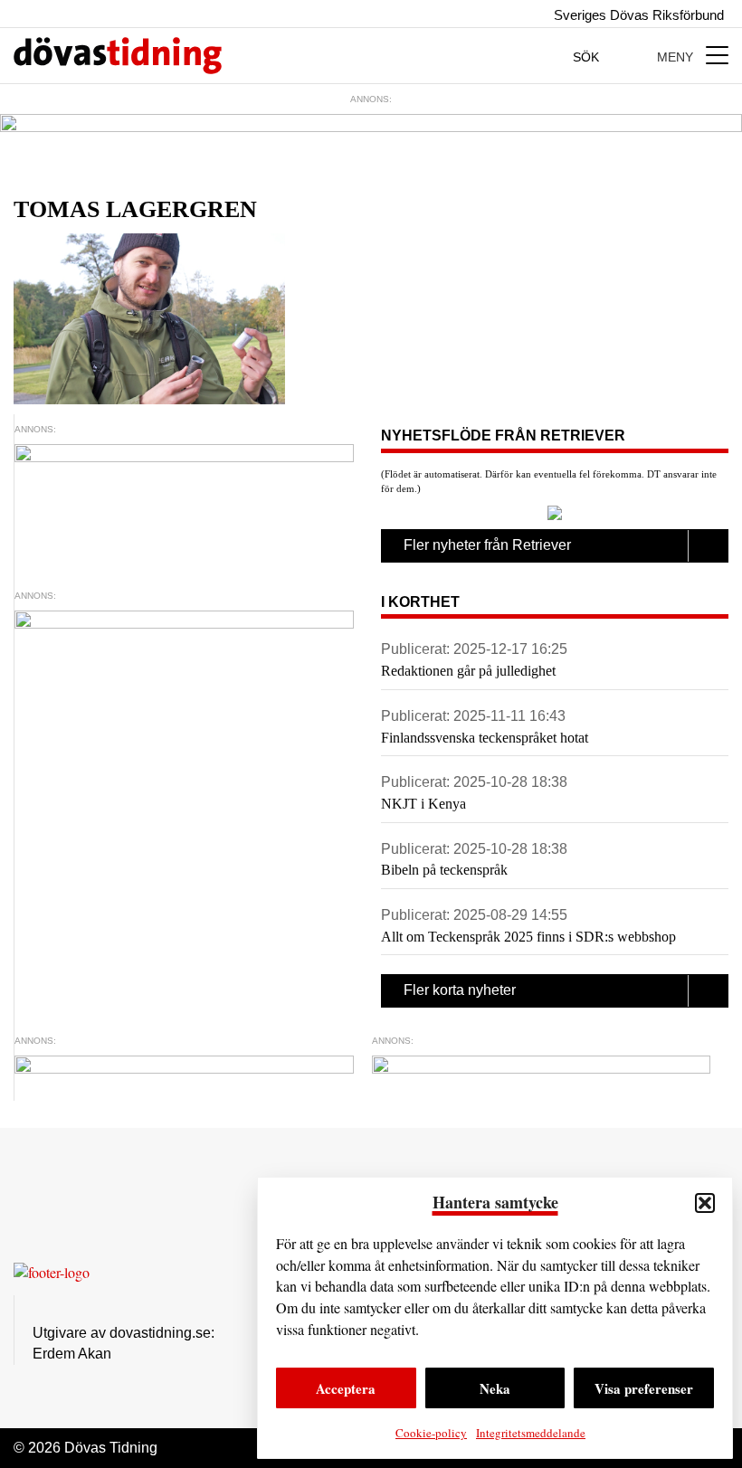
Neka (495, 1388)
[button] (705, 1203)
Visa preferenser (644, 1388)
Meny (677, 57)
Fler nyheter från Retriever (487, 545)
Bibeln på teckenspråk (444, 869)
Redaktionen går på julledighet (468, 670)
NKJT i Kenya (423, 803)
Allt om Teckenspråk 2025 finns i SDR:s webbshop (528, 936)
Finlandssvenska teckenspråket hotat (484, 737)
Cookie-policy (431, 1433)
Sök (588, 57)
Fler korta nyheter (460, 990)
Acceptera (346, 1388)
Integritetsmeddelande (530, 1433)
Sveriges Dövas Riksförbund (637, 15)
